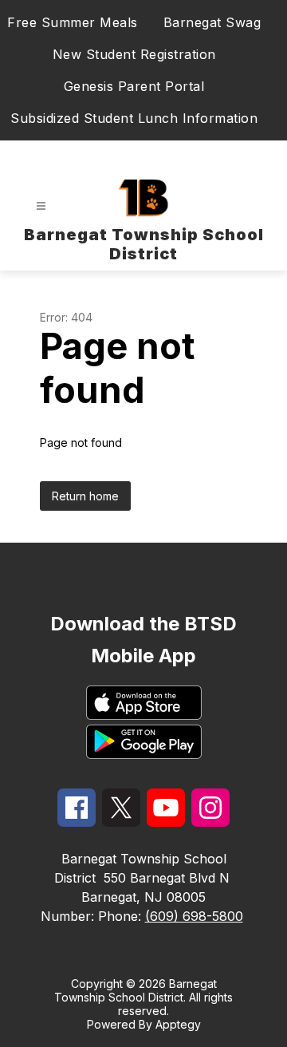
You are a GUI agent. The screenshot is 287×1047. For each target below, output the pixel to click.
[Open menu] (41, 206)
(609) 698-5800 (194, 916)
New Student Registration (134, 54)
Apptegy (178, 1024)
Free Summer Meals (72, 22)
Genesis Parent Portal (134, 86)
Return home (85, 496)
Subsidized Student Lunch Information (134, 118)
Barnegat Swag (212, 22)
